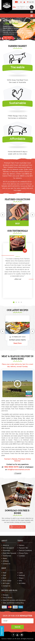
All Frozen (6, 583)
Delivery (21, 545)
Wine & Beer (7, 580)
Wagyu (21, 578)
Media (5, 558)
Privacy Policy (23, 553)
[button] (13, 302)
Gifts (20, 580)
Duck (4, 578)
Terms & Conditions (25, 550)
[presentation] (2, 214)
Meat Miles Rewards (9, 553)
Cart (31, 2)
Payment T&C (23, 548)
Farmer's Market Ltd (7, 638)
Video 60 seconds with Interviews (14, 600)
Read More (17, 343)
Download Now (18, 527)
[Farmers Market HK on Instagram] (21, 634)
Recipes (5, 595)
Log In (21, 2)
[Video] (17, 384)
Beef (4, 572)
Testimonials (7, 555)
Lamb (21, 572)
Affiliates (6, 561)
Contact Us (6, 563)
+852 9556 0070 (10, 467)
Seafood (22, 575)
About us (6, 545)
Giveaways (6, 550)
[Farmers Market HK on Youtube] (17, 634)
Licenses (22, 555)
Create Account (24, 2)
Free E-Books (7, 597)
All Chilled (22, 583)
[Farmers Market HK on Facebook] (13, 634)
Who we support (8, 548)
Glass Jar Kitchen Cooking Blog (13, 602)
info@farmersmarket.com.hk (18, 469)
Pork (4, 575)
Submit (17, 627)
